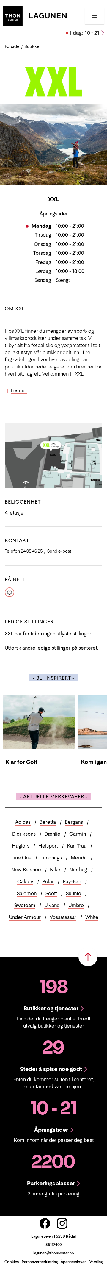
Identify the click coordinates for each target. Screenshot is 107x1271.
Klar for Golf (21, 762)
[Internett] (9, 592)
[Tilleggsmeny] (94, 15)
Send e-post (59, 551)
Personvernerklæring (40, 1262)
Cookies (11, 1262)
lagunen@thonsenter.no (53, 1253)
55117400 (53, 1244)
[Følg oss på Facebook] (45, 1223)
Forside (12, 46)
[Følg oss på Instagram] (62, 1223)
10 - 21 (85, 33)
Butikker (32, 46)
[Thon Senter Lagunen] (35, 15)
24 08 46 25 (32, 551)
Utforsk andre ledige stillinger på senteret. (51, 648)
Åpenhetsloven (73, 1262)
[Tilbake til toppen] (87, 956)
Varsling (96, 1262)
